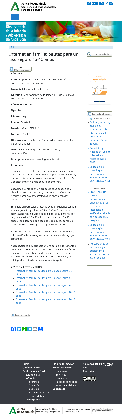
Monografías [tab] (33, 399)
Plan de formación (63, 364)
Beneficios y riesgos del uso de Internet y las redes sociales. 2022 (100, 155)
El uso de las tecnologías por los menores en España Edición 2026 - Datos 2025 (100, 232)
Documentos (63, 371)
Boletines (61, 374)
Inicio (14, 47)
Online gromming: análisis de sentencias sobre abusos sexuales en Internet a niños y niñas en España (100, 133)
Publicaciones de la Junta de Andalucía (66, 383)
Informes (33, 381)
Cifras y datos (36, 396)
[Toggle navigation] (15, 17)
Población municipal (34, 387)
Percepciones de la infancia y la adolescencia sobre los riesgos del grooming (99, 251)
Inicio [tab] (25, 364)
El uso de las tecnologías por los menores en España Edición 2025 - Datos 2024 (100, 174)
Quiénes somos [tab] (31, 367)
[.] (100, 54)
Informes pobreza (38, 392)
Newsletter (62, 378)
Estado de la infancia (32, 376)
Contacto (88, 371)
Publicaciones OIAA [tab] (34, 371)
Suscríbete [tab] (59, 389)
